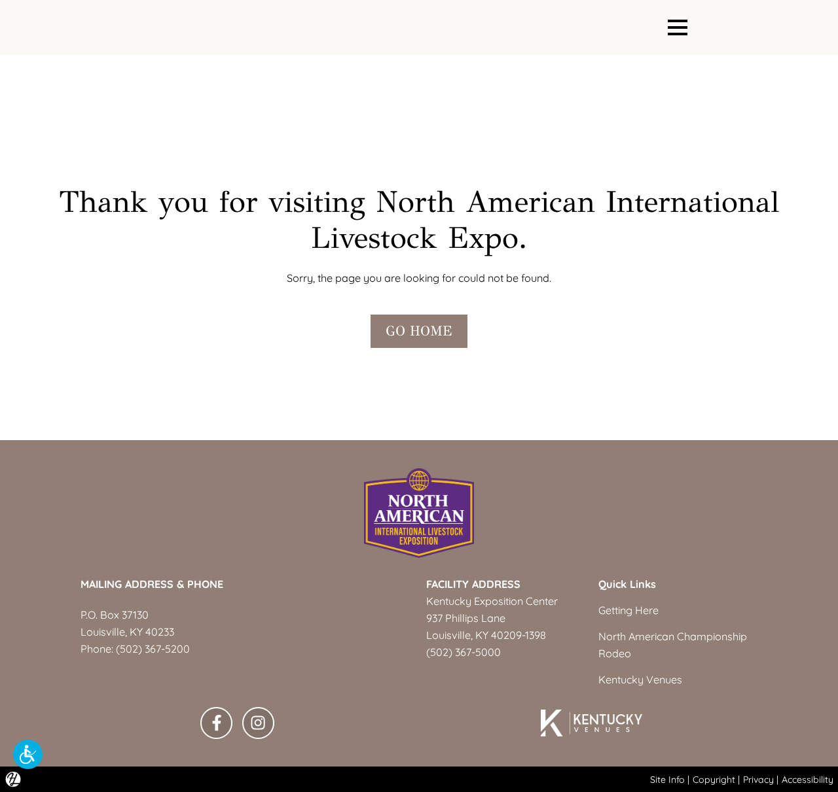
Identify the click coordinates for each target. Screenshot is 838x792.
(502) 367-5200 (153, 648)
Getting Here (628, 610)
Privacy (758, 779)
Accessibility (807, 779)
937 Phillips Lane (465, 618)
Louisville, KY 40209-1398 (486, 635)
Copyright (714, 779)
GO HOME (419, 330)
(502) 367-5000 (463, 652)
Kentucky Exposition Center (492, 601)
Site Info (667, 779)
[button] (28, 754)
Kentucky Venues (640, 679)
